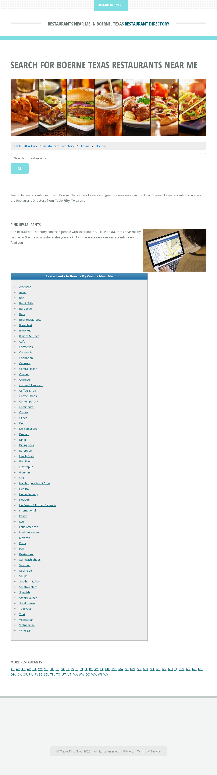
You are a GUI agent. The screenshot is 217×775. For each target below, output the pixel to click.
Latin (22, 521)
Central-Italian (28, 369)
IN (81, 669)
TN (52, 674)
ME (107, 669)
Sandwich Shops (30, 559)
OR (25, 674)
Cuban (23, 412)
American (25, 287)
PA (31, 674)
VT (70, 674)
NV (164, 669)
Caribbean (26, 358)
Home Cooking (28, 494)
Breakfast (25, 325)
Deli (21, 423)
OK (19, 674)
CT (46, 669)
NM (181, 669)
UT (63, 674)
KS (91, 669)
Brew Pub (25, 330)
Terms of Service (149, 751)
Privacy (128, 751)
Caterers (25, 363)
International (27, 510)
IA (86, 669)
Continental (26, 407)
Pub (21, 549)
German (24, 472)
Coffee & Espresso (31, 385)
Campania (25, 352)
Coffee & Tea (27, 390)
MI (126, 669)
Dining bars (26, 445)
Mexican (24, 538)
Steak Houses (28, 598)
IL (76, 669)
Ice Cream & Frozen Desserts (37, 505)
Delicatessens (28, 429)
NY (188, 669)
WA (81, 674)
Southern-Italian (29, 581)
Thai (22, 614)
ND (200, 669)
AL (12, 669)
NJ (176, 669)
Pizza (22, 543)
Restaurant (26, 554)
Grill (21, 478)
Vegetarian (26, 620)
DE (52, 669)
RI (35, 674)
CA (34, 669)
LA (101, 669)
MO (145, 669)
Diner (22, 440)
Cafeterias (26, 347)
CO (40, 669)
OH (13, 674)
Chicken (24, 374)
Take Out (25, 609)
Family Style (26, 456)
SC (40, 674)
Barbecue (25, 308)
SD (46, 674)
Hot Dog (24, 500)
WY (105, 674)
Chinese (24, 379)
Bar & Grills (26, 303)
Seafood (25, 565)
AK (18, 669)
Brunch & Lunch (29, 336)
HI (68, 669)
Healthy (24, 489)
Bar (21, 298)
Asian (22, 292)
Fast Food (25, 461)
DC (87, 674)
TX (58, 674)
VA (75, 674)
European (25, 450)
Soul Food (25, 570)
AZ (23, 669)
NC (194, 669)
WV (93, 674)
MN (132, 669)
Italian (23, 516)
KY (96, 669)
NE (158, 669)
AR (29, 669)
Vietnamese (27, 625)
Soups (23, 576)
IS (72, 669)
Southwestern (28, 587)
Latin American (28, 527)
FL (57, 669)
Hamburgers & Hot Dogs (34, 483)
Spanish (24, 592)
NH (170, 669)
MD (114, 669)
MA (120, 669)
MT (152, 669)
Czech (23, 418)
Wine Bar (25, 630)
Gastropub (26, 467)
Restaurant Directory (147, 23)
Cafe (22, 341)
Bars (22, 314)
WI (100, 674)
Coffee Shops (28, 396)
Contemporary (28, 401)
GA (63, 669)
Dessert (24, 434)
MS (139, 669)
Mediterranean (29, 532)
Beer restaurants (30, 320)
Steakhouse (27, 603)
